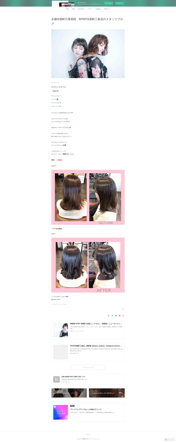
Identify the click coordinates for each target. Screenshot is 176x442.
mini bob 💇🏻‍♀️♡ (55, 99)
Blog (67, 9)
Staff (73, 9)
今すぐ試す (108, 3)
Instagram (98, 9)
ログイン (119, 3)
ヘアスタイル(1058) (62, 304)
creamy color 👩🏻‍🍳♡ (56, 106)
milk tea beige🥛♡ (56, 96)
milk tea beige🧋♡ (56, 103)
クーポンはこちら (88, 367)
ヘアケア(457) (54, 304)
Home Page (81, 9)
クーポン (90, 9)
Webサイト (107, 9)
